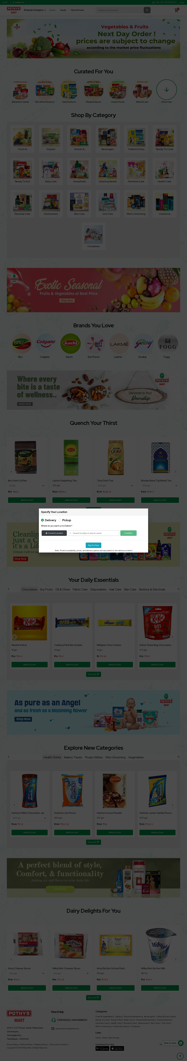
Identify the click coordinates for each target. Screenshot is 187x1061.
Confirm (128, 533)
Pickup (66, 520)
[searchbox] (93, 533)
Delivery (50, 520)
